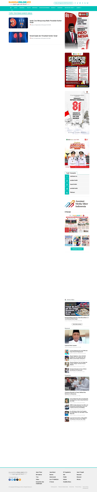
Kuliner (65, 479)
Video (37, 479)
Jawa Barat (52, 472)
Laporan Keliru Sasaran (71, 345)
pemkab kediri (74, 188)
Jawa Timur (39, 472)
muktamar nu (73, 176)
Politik (29, 7)
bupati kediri (73, 184)
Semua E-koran (77, 249)
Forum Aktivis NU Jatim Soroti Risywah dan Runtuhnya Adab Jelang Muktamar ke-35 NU (79, 400)
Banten (51, 474)
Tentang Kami (54, 486)
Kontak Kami (85, 488)
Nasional (21, 7)
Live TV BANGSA (54, 479)
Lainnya (79, 7)
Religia (53, 7)
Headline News (67, 481)
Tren (37, 477)
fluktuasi (72, 192)
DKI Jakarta (39, 474)
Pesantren (68, 375)
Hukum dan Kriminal (44, 7)
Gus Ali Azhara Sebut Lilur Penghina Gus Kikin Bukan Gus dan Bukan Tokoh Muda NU (79, 412)
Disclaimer (71, 486)
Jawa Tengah (80, 472)
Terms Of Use (85, 486)
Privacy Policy (78, 486)
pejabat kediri (74, 180)
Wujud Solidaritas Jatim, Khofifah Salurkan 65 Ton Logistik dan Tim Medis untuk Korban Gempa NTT (78, 357)
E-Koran (68, 212)
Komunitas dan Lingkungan (40, 482)
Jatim (15, 7)
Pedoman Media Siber (63, 486)
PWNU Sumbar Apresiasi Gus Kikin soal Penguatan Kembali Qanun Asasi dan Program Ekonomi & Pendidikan (79, 406)
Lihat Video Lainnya (77, 324)
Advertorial (53, 477)
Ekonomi (60, 7)
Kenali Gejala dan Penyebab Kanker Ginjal (43, 36)
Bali (64, 474)
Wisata (79, 479)
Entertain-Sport (69, 7)
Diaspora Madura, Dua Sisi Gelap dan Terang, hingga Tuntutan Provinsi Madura (78, 363)
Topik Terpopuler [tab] (71, 173)
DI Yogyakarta (67, 472)
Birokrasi (34, 7)
